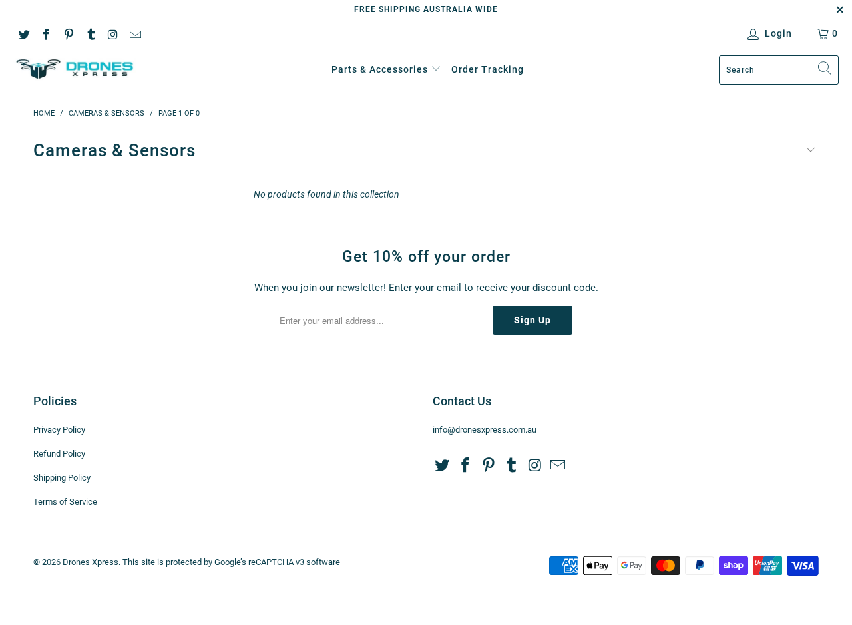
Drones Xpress (90, 562)
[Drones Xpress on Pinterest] (68, 33)
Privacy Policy (59, 430)
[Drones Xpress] (74, 69)
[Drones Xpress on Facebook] (46, 33)
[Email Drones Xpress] (135, 33)
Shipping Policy (62, 478)
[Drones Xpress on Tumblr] (90, 33)
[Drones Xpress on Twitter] (23, 33)
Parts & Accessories (379, 69)
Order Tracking (487, 69)
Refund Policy (59, 454)
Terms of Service (65, 502)
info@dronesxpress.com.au (484, 430)
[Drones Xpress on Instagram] (112, 33)
